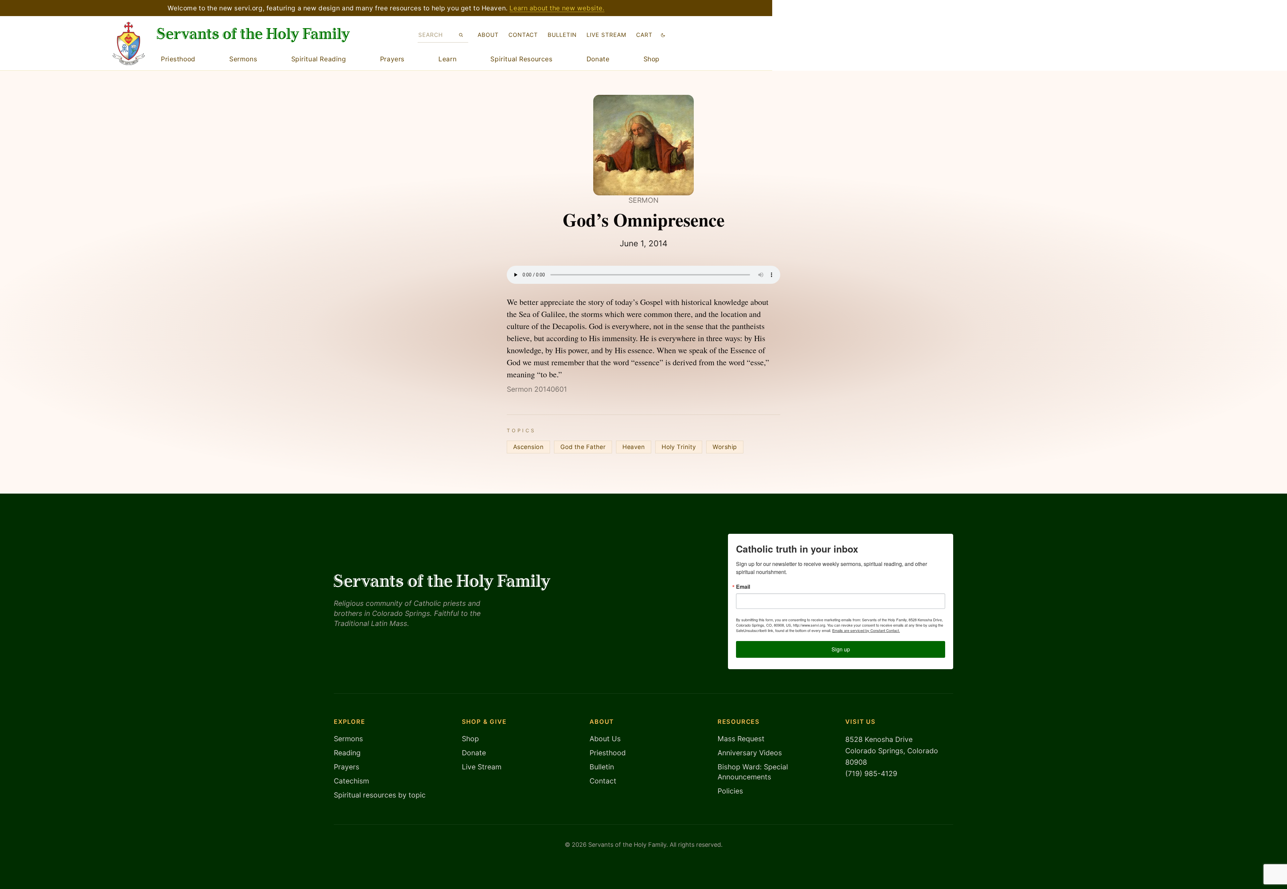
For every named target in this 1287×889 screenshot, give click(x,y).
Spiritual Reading (318, 59)
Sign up (841, 649)
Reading (347, 753)
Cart (644, 34)
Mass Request (741, 739)
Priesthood (178, 59)
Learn (447, 59)
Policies (730, 791)
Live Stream (481, 767)
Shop (652, 59)
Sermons (243, 59)
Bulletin (562, 34)
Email (743, 586)
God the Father (583, 446)
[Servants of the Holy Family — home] (253, 35)
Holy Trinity (679, 446)
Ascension (528, 446)
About (488, 34)
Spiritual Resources (521, 59)
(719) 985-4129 (871, 773)
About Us (605, 739)
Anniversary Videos (750, 753)
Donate (598, 59)
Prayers (392, 59)
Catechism (351, 781)
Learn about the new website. (556, 8)
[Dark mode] (662, 35)
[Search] (461, 34)
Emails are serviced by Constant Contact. (866, 630)
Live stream (606, 34)
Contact (523, 34)
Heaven (633, 446)
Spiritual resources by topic (380, 795)
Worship (725, 446)
